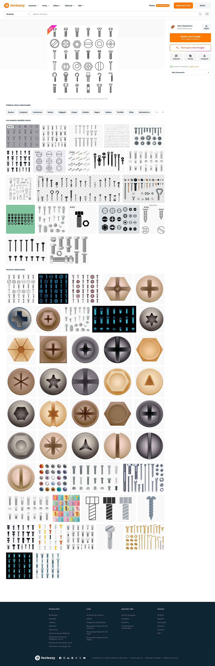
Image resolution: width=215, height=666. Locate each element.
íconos (11, 112)
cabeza (108, 112)
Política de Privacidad (153, 658)
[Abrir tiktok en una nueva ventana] (76, 658)
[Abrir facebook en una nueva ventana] (60, 658)
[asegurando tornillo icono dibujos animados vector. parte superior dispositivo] (117, 382)
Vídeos (56, 5)
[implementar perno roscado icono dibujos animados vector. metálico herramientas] (151, 319)
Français (161, 629)
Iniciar (202, 5)
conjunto (23, 112)
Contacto (125, 619)
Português (162, 622)
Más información (178, 72)
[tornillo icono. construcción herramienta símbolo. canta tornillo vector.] (109, 508)
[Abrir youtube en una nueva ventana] (84, 658)
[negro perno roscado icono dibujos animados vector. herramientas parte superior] (117, 350)
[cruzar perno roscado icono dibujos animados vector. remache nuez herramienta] (117, 289)
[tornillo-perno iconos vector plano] (85, 289)
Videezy (52, 622)
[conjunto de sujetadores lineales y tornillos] (117, 136)
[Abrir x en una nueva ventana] (80, 658)
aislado (85, 112)
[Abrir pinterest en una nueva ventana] (72, 658)
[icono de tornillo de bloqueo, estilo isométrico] (110, 537)
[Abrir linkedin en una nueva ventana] (68, 658)
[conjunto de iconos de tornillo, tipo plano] (66, 508)
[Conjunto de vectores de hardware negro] (109, 161)
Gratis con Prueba (190, 37)
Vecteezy (52, 619)
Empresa (52, 626)
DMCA (89, 619)
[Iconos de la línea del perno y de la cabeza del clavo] (49, 161)
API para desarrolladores (59, 633)
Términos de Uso (136, 658)
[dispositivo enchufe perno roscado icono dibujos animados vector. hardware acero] (53, 446)
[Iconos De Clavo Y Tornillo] (23, 136)
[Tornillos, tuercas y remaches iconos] (148, 136)
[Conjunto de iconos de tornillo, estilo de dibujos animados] (53, 478)
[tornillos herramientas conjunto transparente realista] (143, 189)
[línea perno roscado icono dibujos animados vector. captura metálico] (21, 478)
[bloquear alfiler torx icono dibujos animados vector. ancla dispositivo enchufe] (21, 414)
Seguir (206, 28)
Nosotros (125, 622)
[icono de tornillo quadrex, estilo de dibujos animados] (19, 319)
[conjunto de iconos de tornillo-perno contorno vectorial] (146, 161)
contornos (37, 112)
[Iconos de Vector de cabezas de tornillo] (20, 219)
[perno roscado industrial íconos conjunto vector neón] (19, 565)
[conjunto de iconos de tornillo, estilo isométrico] (51, 219)
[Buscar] (200, 14)
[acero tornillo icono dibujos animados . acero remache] (151, 508)
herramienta (144, 112)
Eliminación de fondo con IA (60, 642)
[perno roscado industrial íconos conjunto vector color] (48, 565)
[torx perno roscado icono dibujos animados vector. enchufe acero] (53, 382)
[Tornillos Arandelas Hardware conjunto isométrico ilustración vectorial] (79, 161)
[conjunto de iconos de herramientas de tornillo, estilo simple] (18, 161)
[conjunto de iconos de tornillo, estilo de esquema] (21, 289)
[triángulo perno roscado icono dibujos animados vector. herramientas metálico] (85, 446)
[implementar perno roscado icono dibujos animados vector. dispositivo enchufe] (48, 319)
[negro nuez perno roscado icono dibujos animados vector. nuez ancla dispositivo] (150, 414)
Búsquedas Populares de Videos (97, 638)
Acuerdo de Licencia (95, 615)
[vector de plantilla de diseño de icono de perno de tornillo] (82, 219)
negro (97, 112)
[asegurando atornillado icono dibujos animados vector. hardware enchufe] (85, 382)
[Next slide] (161, 112)
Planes (152, 5)
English (161, 615)
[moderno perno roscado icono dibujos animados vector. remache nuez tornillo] (21, 350)
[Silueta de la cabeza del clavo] (26, 250)
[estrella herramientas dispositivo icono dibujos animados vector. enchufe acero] (85, 414)
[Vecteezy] (14, 5)
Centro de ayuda (128, 615)
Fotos (44, 5)
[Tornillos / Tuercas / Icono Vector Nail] (119, 219)
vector (50, 112)
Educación (53, 629)
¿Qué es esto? (194, 67)
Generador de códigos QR (60, 646)
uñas (131, 112)
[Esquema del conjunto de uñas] (86, 136)
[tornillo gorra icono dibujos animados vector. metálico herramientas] (150, 350)
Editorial (68, 5)
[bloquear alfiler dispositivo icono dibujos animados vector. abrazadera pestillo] (85, 350)
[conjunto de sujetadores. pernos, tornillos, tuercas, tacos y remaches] (20, 189)
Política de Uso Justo (170, 658)
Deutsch (161, 626)
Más (80, 5)
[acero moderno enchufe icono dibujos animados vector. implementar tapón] (21, 446)
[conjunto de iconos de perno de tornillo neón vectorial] (53, 289)
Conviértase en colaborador (127, 627)
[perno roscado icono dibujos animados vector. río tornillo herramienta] (150, 382)
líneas (74, 112)
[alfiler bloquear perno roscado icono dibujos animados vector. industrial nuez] (53, 414)
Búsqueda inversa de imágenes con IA (58, 638)
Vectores (32, 5)
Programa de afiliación (96, 622)
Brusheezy (53, 615)
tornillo (120, 112)
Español (161, 619)
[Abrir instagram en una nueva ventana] (64, 658)
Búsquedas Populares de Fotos (97, 633)
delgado (62, 112)
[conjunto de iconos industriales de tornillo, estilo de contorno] (54, 136)
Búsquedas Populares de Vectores (97, 627)
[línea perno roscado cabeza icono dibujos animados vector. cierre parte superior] (150, 446)
